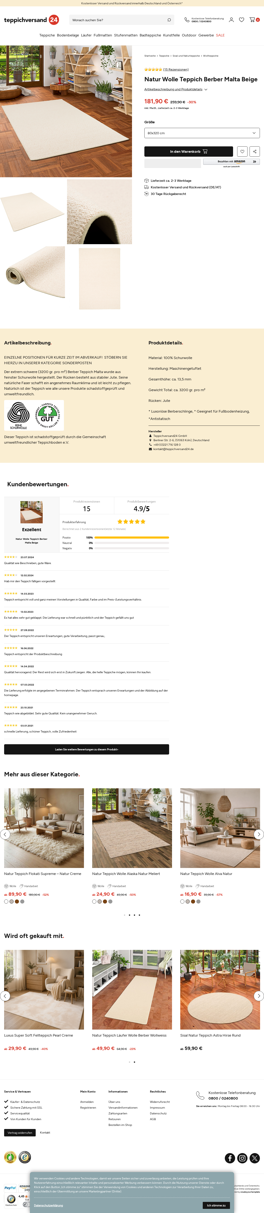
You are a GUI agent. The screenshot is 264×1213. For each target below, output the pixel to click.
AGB (153, 1119)
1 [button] (124, 915)
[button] (231, 163)
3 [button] (134, 915)
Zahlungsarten (117, 1113)
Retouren (114, 1119)
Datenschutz (158, 1113)
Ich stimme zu (216, 1205)
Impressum (157, 1107)
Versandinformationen (123, 1107)
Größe (149, 122)
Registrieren (88, 1107)
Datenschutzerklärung (48, 1205)
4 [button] (139, 915)
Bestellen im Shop (120, 1125)
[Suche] (169, 20)
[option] (132, 3)
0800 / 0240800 (223, 1098)
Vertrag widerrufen (20, 1132)
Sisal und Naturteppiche (186, 55)
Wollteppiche (210, 55)
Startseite (150, 55)
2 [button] (129, 915)
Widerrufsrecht (160, 1101)
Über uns (114, 1101)
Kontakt (45, 1132)
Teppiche (164, 55)
